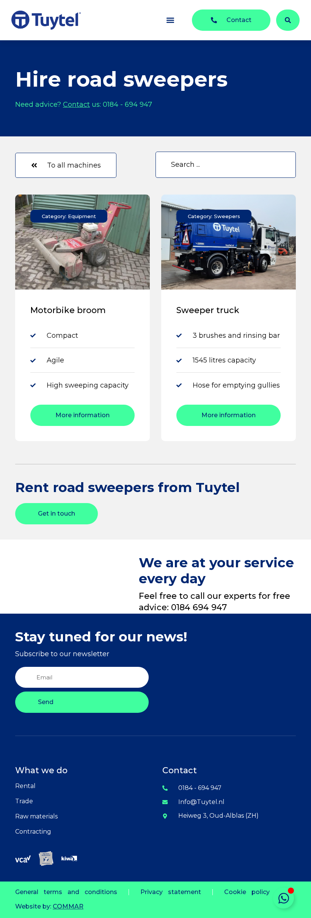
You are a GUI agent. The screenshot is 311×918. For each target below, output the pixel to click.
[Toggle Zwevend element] (283, 898)
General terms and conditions (66, 892)
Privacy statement (170, 892)
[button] (170, 20)
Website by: (49, 906)
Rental (25, 786)
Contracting (33, 831)
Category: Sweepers (214, 216)
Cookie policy (247, 892)
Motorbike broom (68, 310)
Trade (24, 801)
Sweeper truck (207, 310)
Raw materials (36, 816)
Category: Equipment (69, 216)
